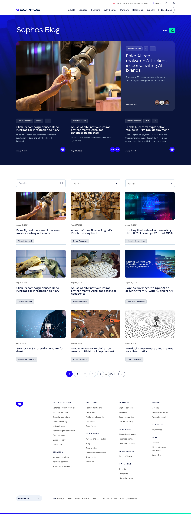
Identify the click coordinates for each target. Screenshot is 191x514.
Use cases (90, 421)
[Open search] (167, 3)
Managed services (61, 457)
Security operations (61, 417)
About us (90, 462)
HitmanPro (123, 474)
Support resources (160, 412)
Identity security (60, 421)
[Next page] (121, 374)
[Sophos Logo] (28, 10)
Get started (166, 10)
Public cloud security (95, 417)
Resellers (123, 412)
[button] (156, 3)
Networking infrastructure (64, 431)
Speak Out (156, 455)
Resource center (126, 439)
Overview (123, 469)
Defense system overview (64, 408)
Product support (159, 417)
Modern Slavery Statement (159, 448)
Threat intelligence (127, 434)
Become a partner (127, 417)
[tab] (64, 403)
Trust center (91, 457)
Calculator (57, 444)
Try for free (157, 430)
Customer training (127, 443)
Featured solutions (94, 408)
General (155, 442)
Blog (88, 443)
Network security (60, 426)
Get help (155, 408)
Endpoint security (60, 412)
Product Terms (125, 456)
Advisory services (60, 462)
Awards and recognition (96, 439)
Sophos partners (126, 408)
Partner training (126, 421)
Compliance (91, 426)
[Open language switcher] (174, 3)
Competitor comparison (96, 452)
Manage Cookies (64, 498)
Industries (90, 412)
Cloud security (59, 440)
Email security (59, 435)
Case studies (91, 448)
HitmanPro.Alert (126, 478)
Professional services (62, 466)
